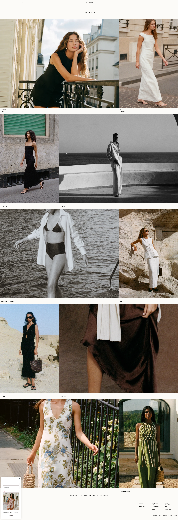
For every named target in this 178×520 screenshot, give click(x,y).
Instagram (155, 515)
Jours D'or (4, 111)
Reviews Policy (168, 509)
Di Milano (122, 111)
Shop (9, 2)
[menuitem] (3, 2)
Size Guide (141, 508)
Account (161, 2)
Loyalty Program (155, 503)
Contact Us (141, 503)
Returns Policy (141, 506)
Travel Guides (155, 508)
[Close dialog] (19, 478)
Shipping (140, 504)
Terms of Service (168, 504)
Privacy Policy (167, 503)
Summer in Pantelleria (7, 301)
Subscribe (11, 515)
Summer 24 (63, 206)
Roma (121, 301)
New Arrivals (3, 2)
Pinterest (170, 515)
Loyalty (22, 2)
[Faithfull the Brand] (89, 2)
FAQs (166, 506)
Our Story (154, 504)
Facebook (165, 515)
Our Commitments (169, 508)
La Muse (63, 396)
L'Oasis (3, 396)
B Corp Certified (155, 506)
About (27, 2)
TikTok (160, 515)
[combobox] (5, 491)
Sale (12, 2)
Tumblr (175, 515)
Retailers (153, 509)
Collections (17, 2)
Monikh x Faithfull (125, 491)
